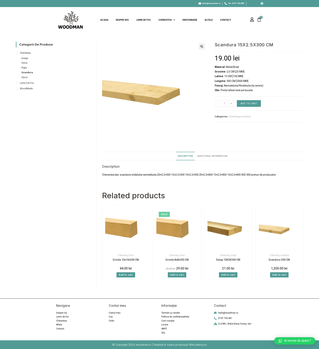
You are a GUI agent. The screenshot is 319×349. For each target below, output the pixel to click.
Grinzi (131, 255)
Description (185, 156)
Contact (225, 20)
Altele (209, 20)
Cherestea (165, 20)
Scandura (246, 116)
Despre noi (122, 20)
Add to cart (249, 103)
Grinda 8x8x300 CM (177, 259)
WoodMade (26, 88)
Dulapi (233, 255)
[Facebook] (262, 3)
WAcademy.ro (198, 344)
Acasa (104, 20)
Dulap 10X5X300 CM (228, 259)
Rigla (24, 67)
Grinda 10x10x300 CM (126, 259)
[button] (294, 341)
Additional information (212, 156)
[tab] (185, 156)
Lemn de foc (143, 20)
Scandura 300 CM (279, 259)
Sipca (24, 77)
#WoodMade (189, 20)
